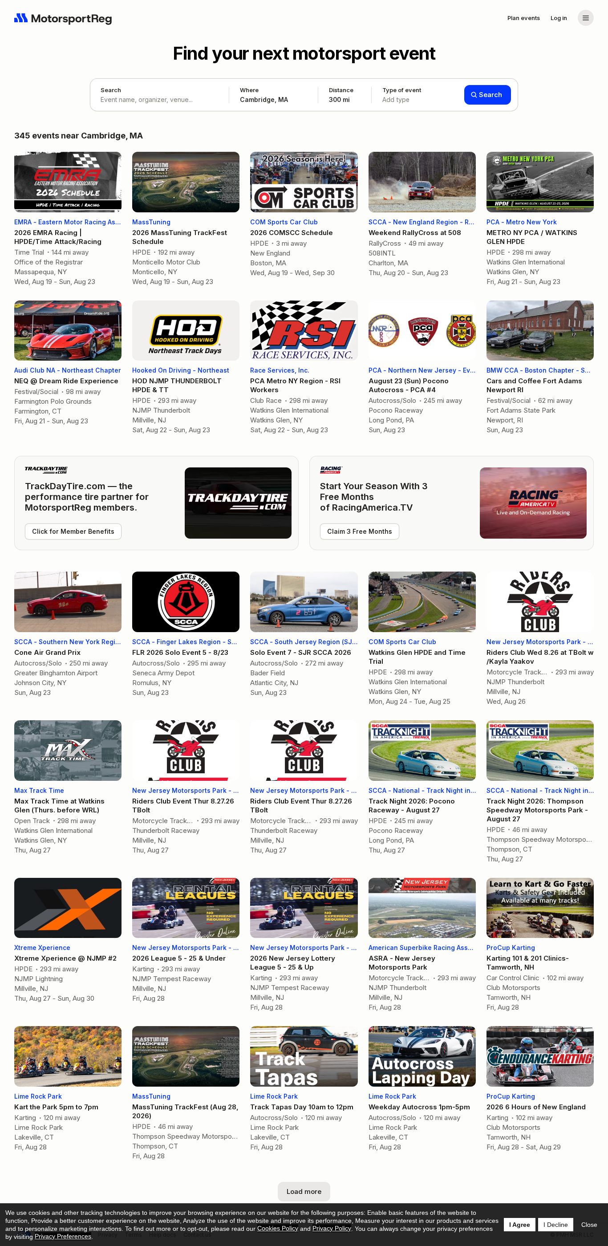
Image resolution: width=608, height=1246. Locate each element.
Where (249, 89)
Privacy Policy (331, 1228)
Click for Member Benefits (73, 531)
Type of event (401, 94)
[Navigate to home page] (63, 18)
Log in (559, 17)
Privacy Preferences (63, 1236)
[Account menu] (586, 18)
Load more (304, 1191)
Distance (341, 94)
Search (111, 89)
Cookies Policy (277, 1228)
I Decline (555, 1224)
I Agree (519, 1224)
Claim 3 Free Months (359, 531)
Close (589, 1224)
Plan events (523, 17)
